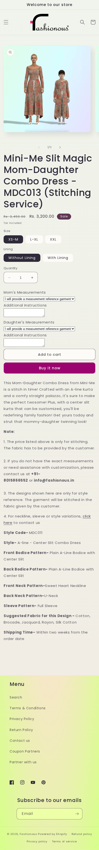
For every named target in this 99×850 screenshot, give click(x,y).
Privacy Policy (22, 718)
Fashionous (28, 834)
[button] (6, 22)
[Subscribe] (77, 813)
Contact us (20, 740)
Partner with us (23, 762)
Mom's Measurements (25, 292)
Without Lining (22, 257)
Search (16, 697)
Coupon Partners (25, 751)
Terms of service (64, 841)
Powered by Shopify (52, 834)
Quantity (10, 268)
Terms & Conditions (28, 708)
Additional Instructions (25, 305)
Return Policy (21, 729)
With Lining (58, 257)
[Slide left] (39, 147)
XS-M (13, 239)
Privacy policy (37, 841)
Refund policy (82, 834)
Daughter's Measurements (29, 322)
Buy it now (49, 368)
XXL (53, 239)
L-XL (34, 239)
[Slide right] (60, 147)
